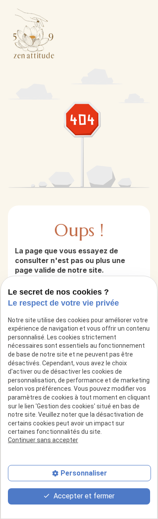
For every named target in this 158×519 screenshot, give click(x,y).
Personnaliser (84, 473)
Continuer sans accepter (43, 439)
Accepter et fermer (83, 496)
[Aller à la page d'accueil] (34, 33)
